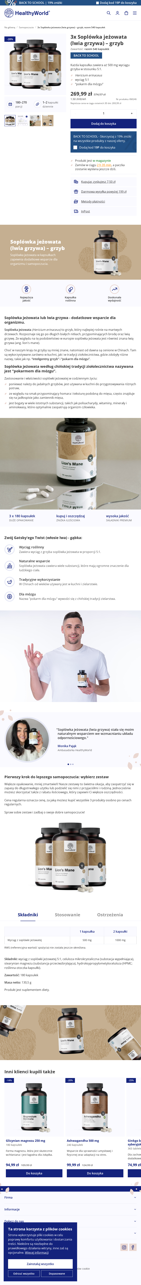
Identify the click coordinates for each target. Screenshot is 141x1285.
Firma (8, 1197)
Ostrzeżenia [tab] (110, 914)
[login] (117, 13)
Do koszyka (34, 1173)
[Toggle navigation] (135, 13)
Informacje (12, 1209)
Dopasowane (57, 1273)
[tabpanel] (70, 956)
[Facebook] (133, 1247)
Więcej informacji (37, 1253)
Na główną (9, 27)
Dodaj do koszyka (103, 124)
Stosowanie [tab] (67, 914)
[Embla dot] (68, 764)
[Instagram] (124, 1247)
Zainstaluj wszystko (40, 1264)
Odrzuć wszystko (24, 1273)
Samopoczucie (26, 27)
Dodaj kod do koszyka (118, 3)
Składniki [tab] (28, 914)
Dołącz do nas (14, 1221)
